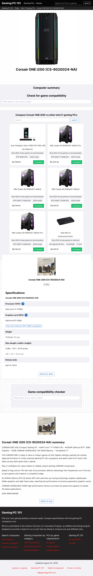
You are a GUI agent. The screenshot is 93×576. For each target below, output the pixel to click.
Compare (39, 162)
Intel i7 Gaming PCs (28, 8)
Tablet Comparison (56, 568)
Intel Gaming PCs (31, 550)
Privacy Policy (75, 539)
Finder (17, 8)
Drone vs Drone (74, 568)
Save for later (46, 374)
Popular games (52, 546)
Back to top (46, 501)
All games (50, 542)
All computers (8, 539)
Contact (72, 543)
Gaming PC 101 (7, 8)
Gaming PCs (29, 3)
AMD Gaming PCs (31, 542)
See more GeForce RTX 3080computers (23, 326)
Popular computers (10, 543)
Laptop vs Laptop (19, 568)
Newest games (52, 550)
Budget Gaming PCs (32, 546)
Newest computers (10, 547)
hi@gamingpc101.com (46, 572)
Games (39, 3)
